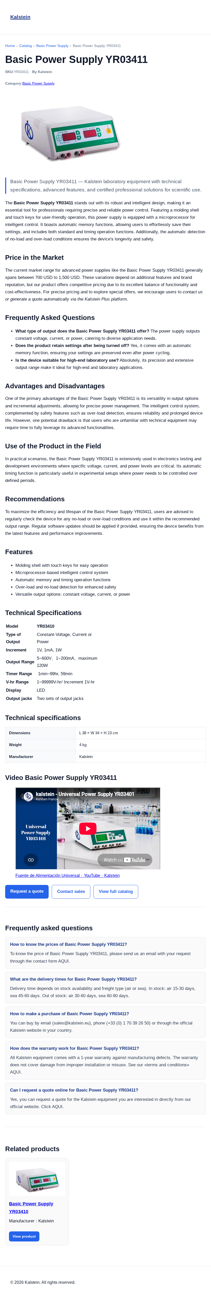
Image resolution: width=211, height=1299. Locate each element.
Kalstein (20, 17)
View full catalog (116, 891)
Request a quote (26, 891)
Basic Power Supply (38, 83)
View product (24, 1236)
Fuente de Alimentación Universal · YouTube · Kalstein (67, 875)
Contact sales (71, 891)
